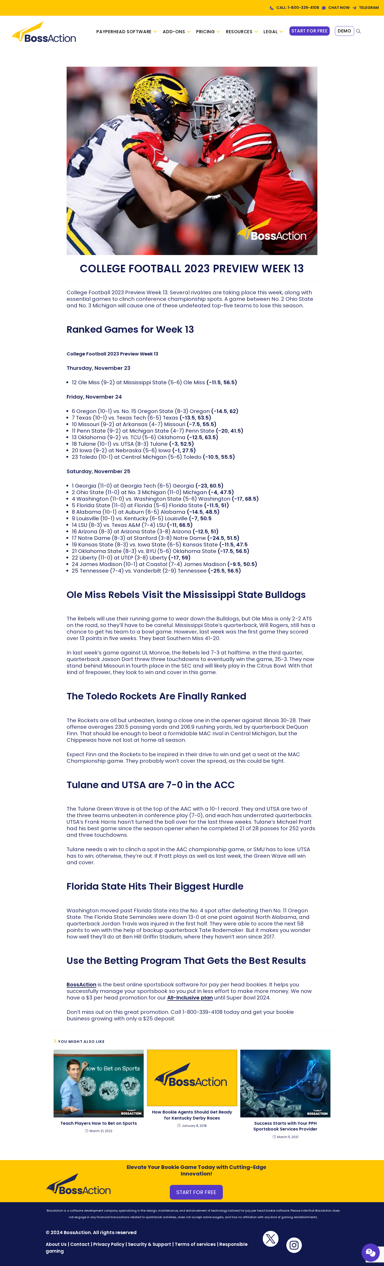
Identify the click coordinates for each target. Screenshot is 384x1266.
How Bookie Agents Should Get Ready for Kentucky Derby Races (192, 1115)
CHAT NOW (339, 7)
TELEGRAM (369, 7)
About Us (56, 1244)
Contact (80, 1244)
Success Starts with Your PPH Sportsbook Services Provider (285, 1126)
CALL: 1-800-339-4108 (297, 7)
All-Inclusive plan (190, 997)
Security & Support (149, 1244)
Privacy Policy (108, 1244)
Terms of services (195, 1244)
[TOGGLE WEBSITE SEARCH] (358, 31)
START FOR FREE (196, 1192)
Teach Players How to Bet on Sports (98, 1123)
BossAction (81, 984)
